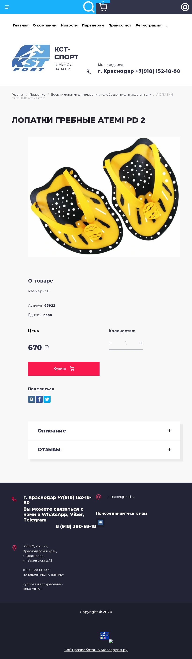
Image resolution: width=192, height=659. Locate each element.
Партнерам (93, 25)
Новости (69, 25)
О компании (45, 25)
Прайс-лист (119, 25)
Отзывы (48, 450)
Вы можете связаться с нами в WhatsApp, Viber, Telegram (54, 514)
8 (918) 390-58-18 (76, 526)
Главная (21, 25)
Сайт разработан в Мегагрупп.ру (96, 650)
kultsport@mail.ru (121, 497)
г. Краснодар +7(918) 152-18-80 (139, 71)
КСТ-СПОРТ (66, 53)
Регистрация (149, 25)
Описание (51, 431)
